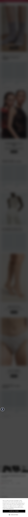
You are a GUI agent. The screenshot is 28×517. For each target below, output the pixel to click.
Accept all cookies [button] (14, 511)
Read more (11, 508)
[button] (14, 514)
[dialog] (14, 507)
